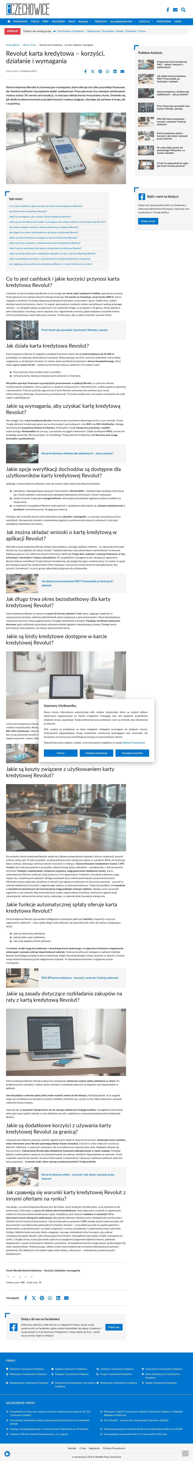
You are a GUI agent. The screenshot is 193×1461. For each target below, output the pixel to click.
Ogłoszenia (58, 22)
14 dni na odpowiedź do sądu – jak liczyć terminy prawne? (173, 164)
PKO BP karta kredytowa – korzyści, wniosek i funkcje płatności (80, 978)
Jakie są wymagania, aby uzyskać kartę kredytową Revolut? (40, 216)
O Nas (82, 1448)
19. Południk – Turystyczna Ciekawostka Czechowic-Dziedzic (136, 1420)
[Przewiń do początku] (185, 1453)
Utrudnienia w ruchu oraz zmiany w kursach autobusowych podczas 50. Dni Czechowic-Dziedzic (50, 1413)
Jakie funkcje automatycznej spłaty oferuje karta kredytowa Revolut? (45, 248)
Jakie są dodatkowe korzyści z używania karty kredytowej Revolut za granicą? (49, 259)
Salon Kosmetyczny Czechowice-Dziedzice (163, 1376)
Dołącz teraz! (148, 221)
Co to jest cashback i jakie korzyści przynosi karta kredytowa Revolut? (46, 206)
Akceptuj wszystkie (132, 753)
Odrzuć (61, 753)
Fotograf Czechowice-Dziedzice (72, 1374)
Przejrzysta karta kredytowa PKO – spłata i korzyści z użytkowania (172, 64)
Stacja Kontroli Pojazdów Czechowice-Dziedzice (75, 1385)
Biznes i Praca (29, 45)
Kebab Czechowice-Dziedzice (161, 1383)
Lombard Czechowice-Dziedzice (117, 1369)
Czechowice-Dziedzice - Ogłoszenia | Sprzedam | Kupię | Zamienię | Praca (101, 31)
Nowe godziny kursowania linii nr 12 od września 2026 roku (135, 1434)
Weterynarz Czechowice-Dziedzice (28, 1374)
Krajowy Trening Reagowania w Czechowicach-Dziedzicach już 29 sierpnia (49, 1429)
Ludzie (177, 22)
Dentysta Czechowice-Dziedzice (27, 1369)
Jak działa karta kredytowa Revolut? (28, 211)
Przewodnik (164, 22)
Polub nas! (114, 1327)
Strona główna (13, 45)
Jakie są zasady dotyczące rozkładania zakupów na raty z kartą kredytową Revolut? (52, 253)
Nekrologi (101, 22)
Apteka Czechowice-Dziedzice (71, 1369)
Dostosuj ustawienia (96, 753)
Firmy (45, 22)
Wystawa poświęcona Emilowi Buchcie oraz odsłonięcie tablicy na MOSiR (143, 1429)
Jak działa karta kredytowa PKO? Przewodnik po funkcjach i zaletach (77, 583)
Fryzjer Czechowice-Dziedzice (116, 1374)
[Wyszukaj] (183, 9)
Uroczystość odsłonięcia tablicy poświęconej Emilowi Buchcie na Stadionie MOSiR (49, 1422)
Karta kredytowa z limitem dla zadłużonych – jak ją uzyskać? (77, 453)
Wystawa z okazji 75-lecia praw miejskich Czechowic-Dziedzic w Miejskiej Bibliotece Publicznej (143, 1413)
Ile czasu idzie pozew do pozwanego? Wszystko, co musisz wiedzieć (171, 150)
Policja (35, 22)
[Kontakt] (175, 10)
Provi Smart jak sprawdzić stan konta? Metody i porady (74, 330)
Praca (71, 22)
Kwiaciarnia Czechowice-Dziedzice (164, 1369)
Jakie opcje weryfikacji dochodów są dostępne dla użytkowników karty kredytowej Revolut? (57, 222)
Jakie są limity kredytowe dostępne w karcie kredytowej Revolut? (43, 238)
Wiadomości (20, 22)
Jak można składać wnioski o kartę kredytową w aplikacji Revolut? (44, 227)
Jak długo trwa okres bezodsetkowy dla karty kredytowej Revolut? (44, 232)
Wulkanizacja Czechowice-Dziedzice (29, 1383)
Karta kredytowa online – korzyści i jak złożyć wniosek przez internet (77, 1176)
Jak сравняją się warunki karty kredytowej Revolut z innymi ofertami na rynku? (50, 264)
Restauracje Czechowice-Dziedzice (118, 1383)
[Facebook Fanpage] (167, 10)
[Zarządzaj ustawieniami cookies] (7, 1453)
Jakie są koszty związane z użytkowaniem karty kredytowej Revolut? (45, 243)
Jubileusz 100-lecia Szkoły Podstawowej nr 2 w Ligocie (39, 1434)
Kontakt (72, 1448)
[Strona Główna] (9, 21)
